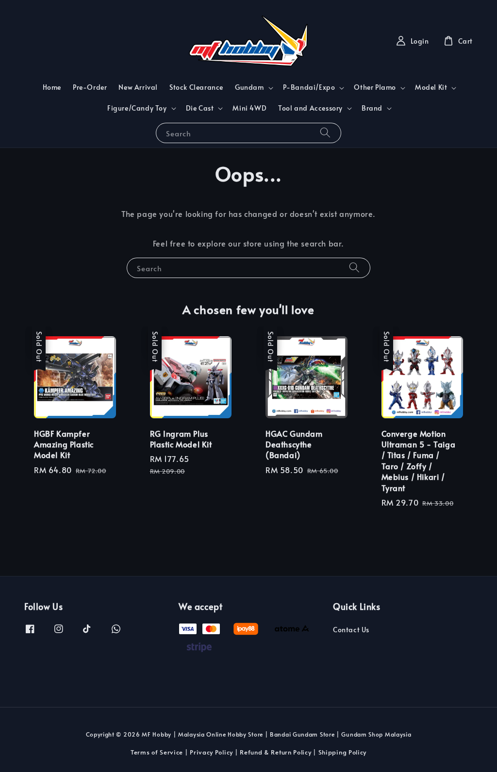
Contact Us (351, 629)
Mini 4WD (249, 108)
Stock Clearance (196, 87)
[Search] (325, 132)
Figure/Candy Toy (137, 108)
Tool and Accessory (310, 108)
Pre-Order (90, 87)
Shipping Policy (342, 752)
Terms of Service (157, 752)
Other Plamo (375, 87)
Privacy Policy (211, 752)
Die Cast (200, 108)
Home (52, 87)
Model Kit (431, 87)
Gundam (249, 87)
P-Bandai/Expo (309, 87)
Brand (372, 108)
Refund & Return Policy (275, 752)
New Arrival (138, 87)
